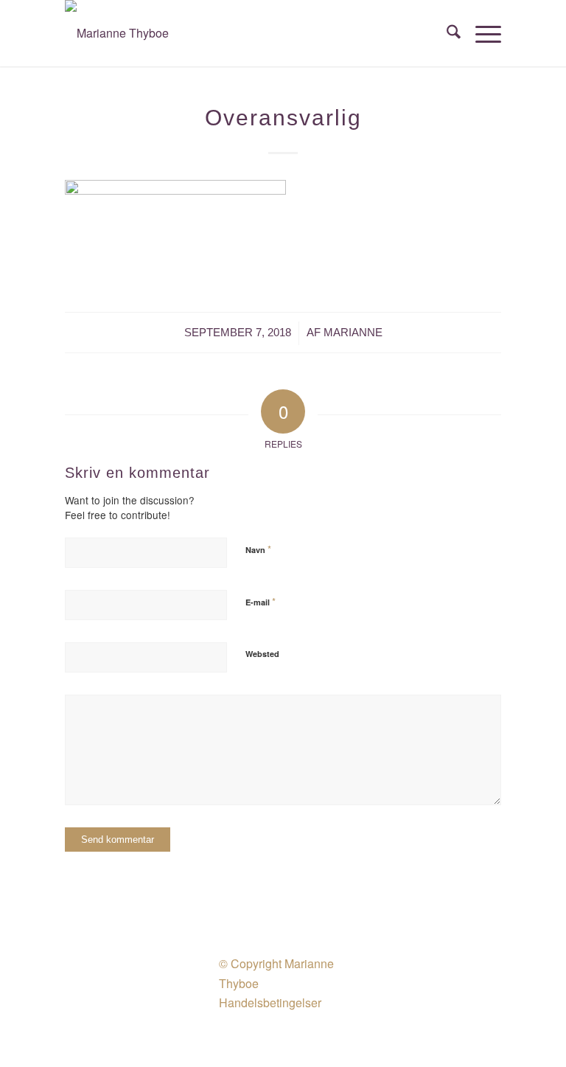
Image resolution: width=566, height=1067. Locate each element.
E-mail (260, 601)
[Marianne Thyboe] (117, 33)
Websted (262, 653)
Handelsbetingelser (270, 1002)
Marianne (353, 332)
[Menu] (481, 33)
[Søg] (446, 33)
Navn (258, 549)
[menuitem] (446, 33)
